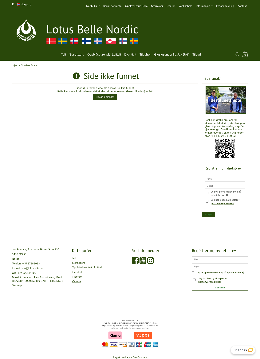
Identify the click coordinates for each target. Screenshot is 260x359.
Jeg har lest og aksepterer (225, 202)
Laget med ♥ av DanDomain (130, 357)
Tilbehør (77, 276)
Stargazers (78, 262)
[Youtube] (143, 262)
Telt (74, 257)
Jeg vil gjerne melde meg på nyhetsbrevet (227, 193)
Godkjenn (208, 214)
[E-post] (220, 266)
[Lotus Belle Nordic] (130, 30)
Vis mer (76, 281)
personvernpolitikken (222, 203)
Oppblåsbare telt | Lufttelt (87, 267)
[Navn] (220, 259)
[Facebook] (135, 262)
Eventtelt (77, 272)
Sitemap (17, 285)
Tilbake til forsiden (105, 97)
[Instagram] (150, 262)
